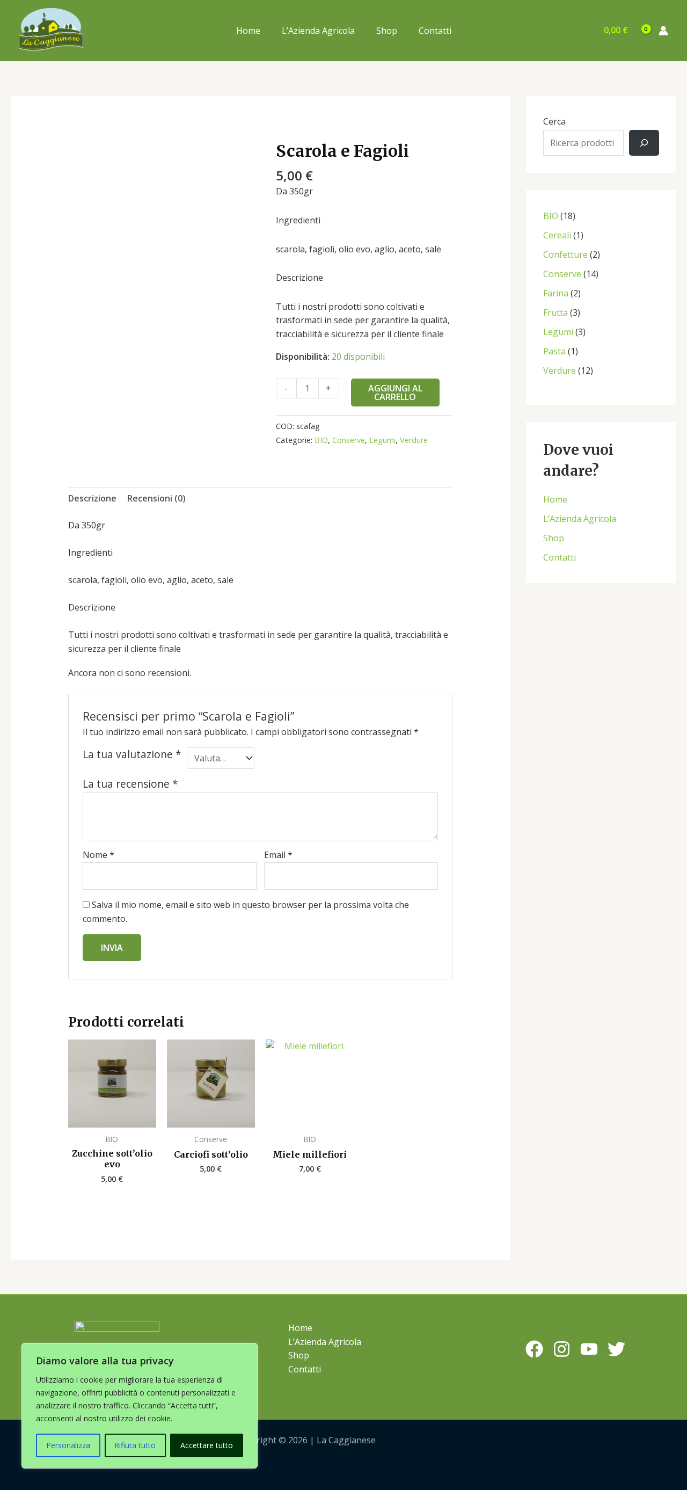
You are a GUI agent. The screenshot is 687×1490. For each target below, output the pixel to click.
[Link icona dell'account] (663, 30)
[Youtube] (589, 1349)
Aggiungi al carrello (395, 392)
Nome (98, 855)
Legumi (382, 440)
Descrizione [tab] (92, 498)
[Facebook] (534, 1349)
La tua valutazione (132, 754)
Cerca (554, 121)
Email (278, 855)
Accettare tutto (206, 1445)
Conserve (348, 440)
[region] (139, 1406)
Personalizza (68, 1445)
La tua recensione (130, 783)
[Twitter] (616, 1349)
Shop (386, 31)
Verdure (414, 440)
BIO (321, 440)
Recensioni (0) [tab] (156, 498)
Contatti (435, 31)
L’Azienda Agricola (318, 31)
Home (248, 31)
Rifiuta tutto (135, 1445)
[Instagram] (561, 1349)
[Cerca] (644, 143)
